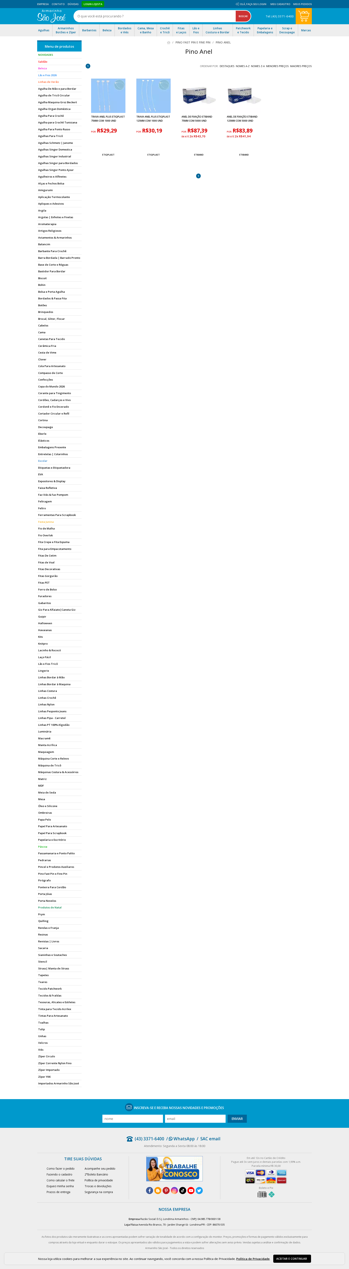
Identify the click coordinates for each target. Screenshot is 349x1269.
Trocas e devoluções (98, 1186)
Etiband (199, 154)
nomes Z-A (258, 66)
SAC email (210, 1139)
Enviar (237, 1118)
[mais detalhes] (108, 145)
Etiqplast (108, 154)
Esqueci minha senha (60, 1186)
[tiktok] (182, 1190)
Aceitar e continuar (291, 1259)
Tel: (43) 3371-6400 (280, 16)
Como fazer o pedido (61, 1168)
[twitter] (199, 1190)
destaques (227, 66)
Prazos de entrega (58, 1192)
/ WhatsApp (180, 1139)
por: (94, 131)
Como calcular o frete (61, 1180)
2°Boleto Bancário (96, 1174)
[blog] (157, 1190)
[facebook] (149, 1190)
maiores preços (301, 66)
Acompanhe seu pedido (100, 1168)
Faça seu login (256, 4)
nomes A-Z (243, 66)
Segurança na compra (99, 1192)
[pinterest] (166, 1190)
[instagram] (174, 1190)
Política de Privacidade (253, 1259)
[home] (51, 16)
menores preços (277, 66)
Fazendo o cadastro (59, 1174)
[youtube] (190, 1190)
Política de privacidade (99, 1180)
